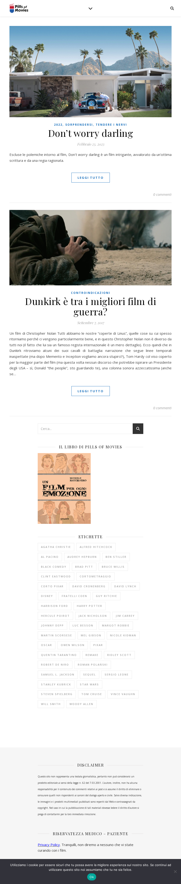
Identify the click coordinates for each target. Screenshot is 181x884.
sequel (89, 674)
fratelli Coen (74, 596)
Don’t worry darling (90, 133)
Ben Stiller (116, 557)
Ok (92, 877)
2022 (58, 125)
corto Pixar (52, 586)
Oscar (46, 645)
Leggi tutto (91, 177)
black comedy (53, 566)
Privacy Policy (49, 844)
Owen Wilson (73, 645)
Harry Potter (89, 606)
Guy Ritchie (106, 596)
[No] (175, 871)
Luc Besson (83, 625)
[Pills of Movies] (18, 8)
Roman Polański (93, 664)
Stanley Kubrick (56, 684)
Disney (47, 596)
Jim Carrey (125, 615)
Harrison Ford (54, 606)
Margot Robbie (116, 625)
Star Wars (89, 684)
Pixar (98, 645)
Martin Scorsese (56, 635)
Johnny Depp (52, 625)
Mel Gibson (91, 635)
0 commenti (162, 194)
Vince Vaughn (123, 694)
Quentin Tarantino (59, 655)
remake (92, 655)
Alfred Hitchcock (96, 547)
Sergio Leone (117, 674)
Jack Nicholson (92, 615)
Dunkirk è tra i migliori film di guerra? (90, 306)
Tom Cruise (91, 694)
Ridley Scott (119, 655)
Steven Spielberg (57, 694)
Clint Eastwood (56, 576)
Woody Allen (81, 704)
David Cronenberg (89, 586)
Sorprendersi (79, 125)
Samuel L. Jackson (57, 674)
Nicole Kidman (123, 635)
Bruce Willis (113, 566)
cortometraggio (95, 576)
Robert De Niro (55, 664)
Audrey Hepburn (82, 557)
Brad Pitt (84, 566)
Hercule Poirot (55, 615)
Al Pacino (50, 557)
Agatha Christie (56, 547)
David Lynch (125, 586)
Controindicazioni (90, 293)
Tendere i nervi (111, 125)
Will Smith (51, 704)
